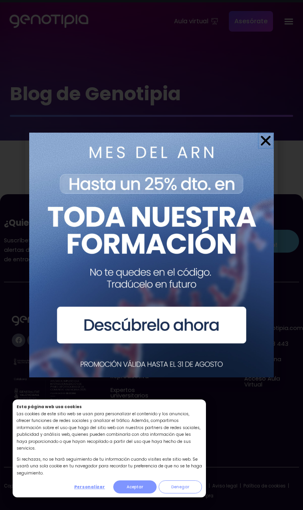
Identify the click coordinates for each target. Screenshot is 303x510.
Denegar (180, 487)
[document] (151, 255)
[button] (266, 141)
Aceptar (135, 487)
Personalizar (89, 487)
